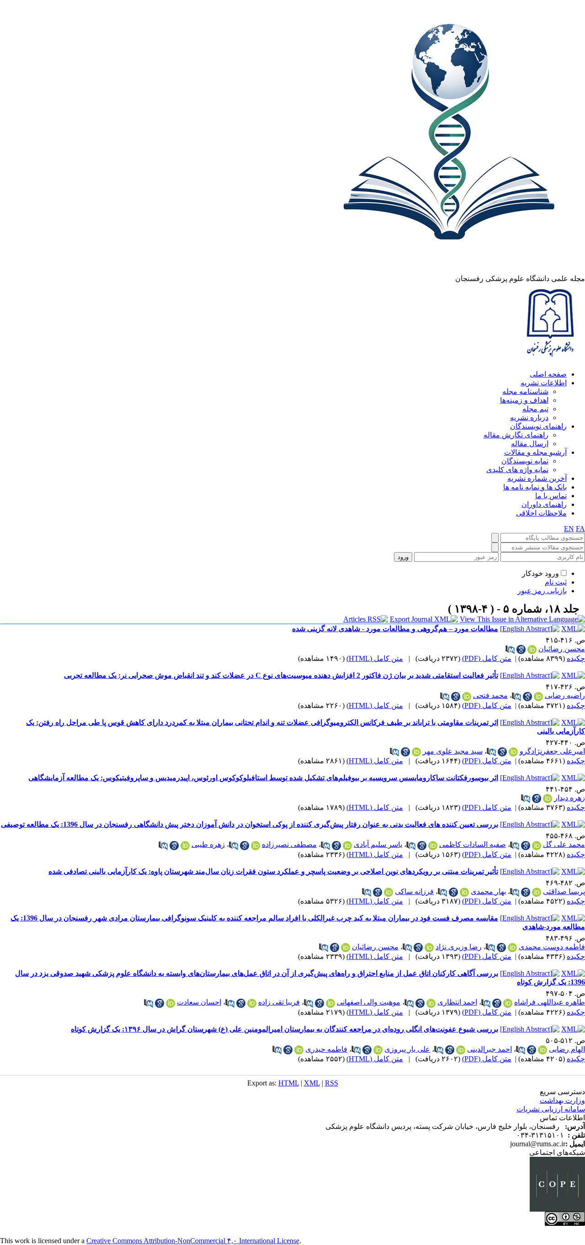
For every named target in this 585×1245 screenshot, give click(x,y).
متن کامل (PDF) (486, 658)
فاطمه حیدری (326, 1049)
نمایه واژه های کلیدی (517, 470)
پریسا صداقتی (564, 891)
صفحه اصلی (548, 374)
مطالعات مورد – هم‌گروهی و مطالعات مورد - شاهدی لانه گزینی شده (395, 629)
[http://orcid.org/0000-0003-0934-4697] (255, 845)
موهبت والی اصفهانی (368, 1002)
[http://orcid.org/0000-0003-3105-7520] (536, 892)
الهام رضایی (567, 1049)
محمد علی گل (564, 844)
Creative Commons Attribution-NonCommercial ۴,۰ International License (192, 1241)
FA (580, 528)
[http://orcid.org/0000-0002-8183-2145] (170, 1003)
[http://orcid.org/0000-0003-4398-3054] (507, 1003)
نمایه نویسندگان (524, 461)
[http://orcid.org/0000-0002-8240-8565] (542, 1049)
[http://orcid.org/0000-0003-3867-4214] (512, 947)
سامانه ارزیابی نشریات (550, 1109)
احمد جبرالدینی (489, 1049)
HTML (288, 1083)
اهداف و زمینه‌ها (524, 400)
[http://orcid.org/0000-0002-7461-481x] (416, 751)
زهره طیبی (208, 844)
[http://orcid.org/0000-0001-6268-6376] (547, 798)
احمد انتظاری (457, 1002)
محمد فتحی (490, 695)
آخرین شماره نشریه (537, 478)
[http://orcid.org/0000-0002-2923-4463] (251, 1003)
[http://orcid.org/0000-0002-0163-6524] (185, 845)
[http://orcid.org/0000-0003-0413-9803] (538, 696)
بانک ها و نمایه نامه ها (535, 487)
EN (569, 528)
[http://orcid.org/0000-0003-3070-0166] (532, 649)
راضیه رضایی (565, 695)
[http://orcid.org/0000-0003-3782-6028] (464, 892)
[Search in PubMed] (510, 649)
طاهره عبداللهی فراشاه (549, 1002)
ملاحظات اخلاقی (541, 513)
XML (312, 1083)
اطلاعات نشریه (544, 383)
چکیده (576, 658)
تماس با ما (551, 496)
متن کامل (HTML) (374, 658)
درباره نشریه (529, 417)
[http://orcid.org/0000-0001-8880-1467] (298, 1049)
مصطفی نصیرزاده (289, 844)
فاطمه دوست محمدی (552, 947)
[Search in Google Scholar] (521, 649)
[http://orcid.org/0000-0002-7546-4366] (378, 1049)
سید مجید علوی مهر (453, 751)
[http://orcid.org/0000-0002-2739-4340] (513, 751)
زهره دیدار (569, 798)
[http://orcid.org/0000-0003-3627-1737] (388, 892)
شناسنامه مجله (525, 391)
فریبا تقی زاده (279, 1002)
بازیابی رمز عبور (542, 591)
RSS (331, 1083)
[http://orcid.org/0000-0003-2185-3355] (347, 845)
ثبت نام (556, 582)
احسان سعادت (199, 1002)
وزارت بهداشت (562, 1100)
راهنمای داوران (544, 504)
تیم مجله (535, 409)
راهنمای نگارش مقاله (516, 435)
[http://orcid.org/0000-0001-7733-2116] (330, 1003)
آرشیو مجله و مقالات (535, 452)
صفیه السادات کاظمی (472, 844)
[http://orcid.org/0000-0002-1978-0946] (429, 947)
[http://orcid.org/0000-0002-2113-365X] (466, 696)
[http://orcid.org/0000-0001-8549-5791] (536, 845)
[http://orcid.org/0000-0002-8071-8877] (432, 845)
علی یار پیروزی (407, 1049)
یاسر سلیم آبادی (378, 844)
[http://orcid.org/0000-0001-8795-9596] (460, 1049)
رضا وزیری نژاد (459, 947)
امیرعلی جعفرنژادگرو (552, 751)
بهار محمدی (488, 891)
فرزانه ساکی (414, 891)
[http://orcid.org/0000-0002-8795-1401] (431, 1003)
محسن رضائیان (561, 649)
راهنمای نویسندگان (538, 426)
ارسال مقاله (529, 443)
